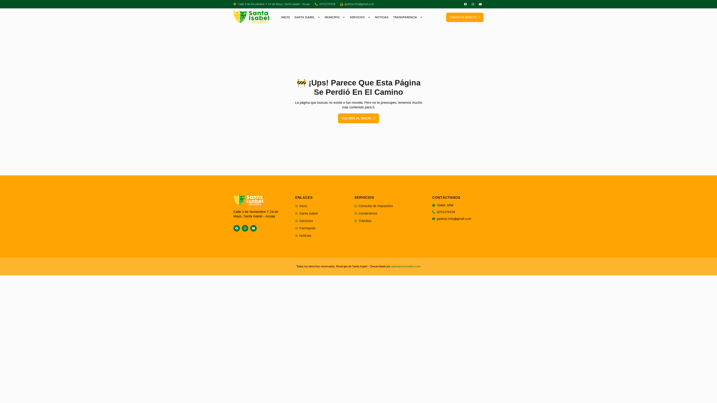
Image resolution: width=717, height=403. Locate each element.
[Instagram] (473, 4)
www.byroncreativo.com (406, 266)
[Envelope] (480, 4)
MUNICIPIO (332, 17)
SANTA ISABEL (304, 17)
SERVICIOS (357, 17)
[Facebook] (465, 4)
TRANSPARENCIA (405, 17)
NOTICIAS (382, 17)
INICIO (285, 17)
